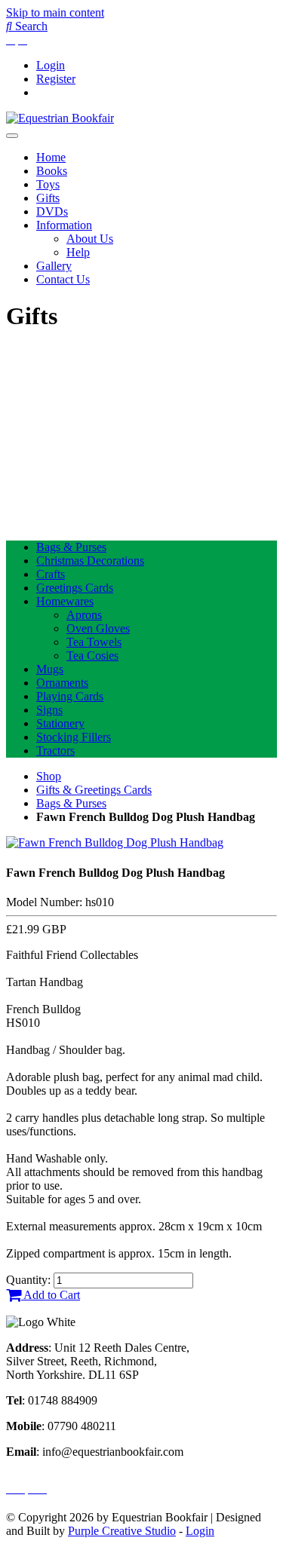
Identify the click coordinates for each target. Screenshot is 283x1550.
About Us (89, 238)
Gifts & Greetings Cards (94, 789)
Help (78, 252)
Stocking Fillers (73, 737)
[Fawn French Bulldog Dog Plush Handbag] (114, 842)
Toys (48, 184)
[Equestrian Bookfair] (60, 118)
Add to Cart (50, 1294)
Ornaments (62, 682)
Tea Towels (94, 642)
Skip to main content (55, 12)
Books (51, 170)
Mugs (49, 669)
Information (64, 225)
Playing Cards (69, 696)
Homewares (65, 601)
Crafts (50, 574)
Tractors (55, 750)
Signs (49, 709)
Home (51, 157)
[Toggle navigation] (12, 135)
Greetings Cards (74, 587)
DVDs (52, 211)
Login (50, 65)
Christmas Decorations (90, 560)
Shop (48, 776)
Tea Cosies (92, 655)
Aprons (84, 614)
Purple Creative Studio (122, 1530)
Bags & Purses (71, 547)
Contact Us (63, 279)
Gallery (54, 265)
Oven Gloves (98, 628)
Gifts (48, 197)
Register (55, 78)
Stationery (60, 723)
